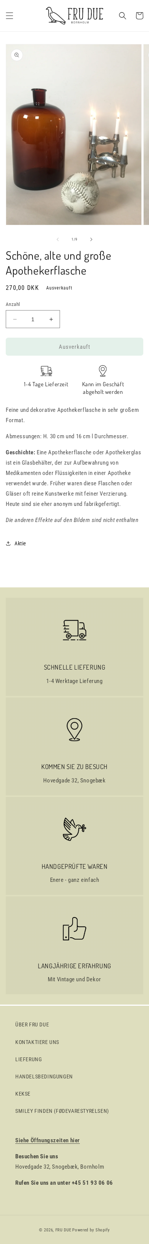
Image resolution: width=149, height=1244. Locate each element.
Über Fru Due (32, 1024)
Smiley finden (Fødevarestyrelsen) (62, 1111)
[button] (9, 15)
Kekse (23, 1094)
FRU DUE (63, 1230)
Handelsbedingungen (44, 1076)
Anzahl (13, 304)
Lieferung (28, 1059)
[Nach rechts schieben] (91, 239)
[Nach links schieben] (57, 239)
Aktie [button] (20, 543)
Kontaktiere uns (37, 1042)
